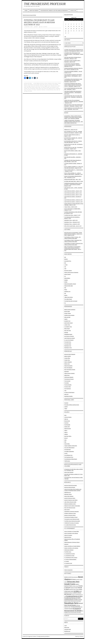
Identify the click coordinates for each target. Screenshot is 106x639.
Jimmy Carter (70, 591)
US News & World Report (69, 392)
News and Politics (28, 83)
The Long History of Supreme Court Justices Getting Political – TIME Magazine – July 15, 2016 (73, 76)
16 (65, 28)
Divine (76, 636)
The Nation (66, 382)
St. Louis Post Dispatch (68, 340)
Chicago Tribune (67, 313)
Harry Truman (76, 589)
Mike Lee (40, 87)
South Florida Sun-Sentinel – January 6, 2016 (73, 190)
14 (79, 26)
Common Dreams (67, 417)
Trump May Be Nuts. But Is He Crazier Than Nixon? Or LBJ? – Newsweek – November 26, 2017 (73, 97)
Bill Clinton (73, 579)
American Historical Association (70, 485)
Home (26, 10)
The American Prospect (69, 379)
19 (73, 28)
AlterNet (66, 259)
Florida (25, 85)
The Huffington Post (68, 455)
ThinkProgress (67, 461)
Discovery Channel (68, 270)
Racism (79, 601)
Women (69, 612)
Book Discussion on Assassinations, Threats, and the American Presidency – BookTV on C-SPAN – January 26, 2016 (73, 234)
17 (68, 28)
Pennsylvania (32, 88)
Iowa (32, 85)
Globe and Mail (67, 317)
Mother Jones (67, 363)
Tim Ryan (34, 89)
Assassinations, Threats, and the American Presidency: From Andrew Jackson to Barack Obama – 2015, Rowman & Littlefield (73, 117)
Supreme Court (67, 606)
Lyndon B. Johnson (77, 592)
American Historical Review (69, 487)
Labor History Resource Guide (70, 502)
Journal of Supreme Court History (70, 500)
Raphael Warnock (52, 88)
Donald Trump (69, 584)
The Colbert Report (68, 299)
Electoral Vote (67, 421)
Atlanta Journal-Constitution (69, 309)
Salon (65, 440)
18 (71, 28)
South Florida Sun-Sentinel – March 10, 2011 (73, 192)
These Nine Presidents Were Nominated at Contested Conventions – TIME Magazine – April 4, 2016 (73, 92)
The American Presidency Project (70, 517)
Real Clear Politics (67, 436)
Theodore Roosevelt (68, 608)
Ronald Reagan (72, 605)
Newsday (66, 332)
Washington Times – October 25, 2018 (72, 224)
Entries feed (66, 627)
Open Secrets (67, 509)
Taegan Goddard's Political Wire (70, 445)
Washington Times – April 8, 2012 (71, 220)
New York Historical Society (69, 507)
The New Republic (67, 384)
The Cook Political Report (69, 447)
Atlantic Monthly (67, 356)
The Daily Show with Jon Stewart (70, 301)
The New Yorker (67, 386)
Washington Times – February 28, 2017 (72, 222)
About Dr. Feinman (34, 10)
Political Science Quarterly (69, 373)
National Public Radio (68, 285)
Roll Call (65, 438)
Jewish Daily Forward (68, 322)
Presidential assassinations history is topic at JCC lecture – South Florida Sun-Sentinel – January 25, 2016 (73, 184)
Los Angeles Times (68, 326)
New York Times (67, 330)
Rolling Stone (67, 375)
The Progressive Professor (45, 4)
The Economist (67, 381)
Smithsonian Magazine (68, 377)
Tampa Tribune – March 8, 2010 (70, 206)
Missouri (44, 87)
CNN (65, 268)
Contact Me (73, 10)
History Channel (67, 274)
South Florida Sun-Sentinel (69, 338)
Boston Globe (67, 311)
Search (80, 618)
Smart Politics (67, 443)
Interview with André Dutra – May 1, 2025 (72, 179)
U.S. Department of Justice (69, 553)
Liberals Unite (67, 426)
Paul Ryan (73, 594)
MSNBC (65, 282)
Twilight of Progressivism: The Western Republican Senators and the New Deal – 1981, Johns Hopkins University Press (73, 121)
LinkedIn (66, 406)
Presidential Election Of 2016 (72, 598)
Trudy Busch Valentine (40, 89)
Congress (77, 579)
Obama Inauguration (68, 569)
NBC (65, 287)
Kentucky (42, 85)
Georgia (28, 85)
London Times (67, 324)
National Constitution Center (70, 503)
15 (81, 26)
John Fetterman (36, 85)
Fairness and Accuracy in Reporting (71, 272)
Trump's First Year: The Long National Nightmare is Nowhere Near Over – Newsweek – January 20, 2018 (73, 101)
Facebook (66, 402)
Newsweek (66, 371)
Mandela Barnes (54, 85)
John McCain (70, 592)
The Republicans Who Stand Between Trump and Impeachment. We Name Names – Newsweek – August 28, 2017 (73, 80)
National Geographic (68, 365)
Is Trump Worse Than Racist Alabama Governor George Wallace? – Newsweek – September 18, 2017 (72, 65)
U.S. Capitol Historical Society (70, 524)
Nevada (47, 87)
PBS (65, 293)
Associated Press (67, 261)
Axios (65, 415)
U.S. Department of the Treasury (70, 557)
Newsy (65, 289)
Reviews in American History (70, 515)
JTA (65, 276)
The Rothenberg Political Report (70, 459)
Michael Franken (34, 87)
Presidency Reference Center (70, 513)
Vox (65, 302)
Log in (65, 625)
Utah (57, 89)
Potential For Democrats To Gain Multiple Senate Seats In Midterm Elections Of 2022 (39, 22)
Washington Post (67, 345)
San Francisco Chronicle (69, 336)
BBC (65, 262)
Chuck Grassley (36, 84)
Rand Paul (46, 88)
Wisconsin (30, 91)
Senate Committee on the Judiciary (71, 548)
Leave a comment (43, 26)
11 (71, 26)
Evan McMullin (55, 84)
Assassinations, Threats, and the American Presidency (54, 10)
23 (65, 30)
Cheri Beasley (30, 84)
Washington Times (68, 347)
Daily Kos (66, 419)
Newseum (66, 544)
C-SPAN (65, 264)
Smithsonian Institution (68, 549)
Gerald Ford (71, 589)
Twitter (65, 408)
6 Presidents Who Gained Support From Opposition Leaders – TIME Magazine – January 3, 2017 (73, 54)
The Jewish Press (67, 342)
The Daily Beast (67, 449)
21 (79, 28)
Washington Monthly (68, 396)
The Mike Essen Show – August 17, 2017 (72, 215)
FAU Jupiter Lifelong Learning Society (71, 404)
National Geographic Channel (70, 283)
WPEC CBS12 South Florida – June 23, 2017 (72, 226)
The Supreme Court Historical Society (71, 519)
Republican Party (71, 603)
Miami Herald (67, 328)
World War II (79, 612)
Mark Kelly (29, 87)
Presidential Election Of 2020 (70, 599)
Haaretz (65, 319)
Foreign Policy (67, 360)
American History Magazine (69, 354)
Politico (65, 430)
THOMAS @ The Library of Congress (71, 522)
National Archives (67, 537)
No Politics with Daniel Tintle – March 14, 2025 (73, 181)
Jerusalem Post (67, 321)
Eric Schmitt (49, 84)
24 (68, 30)
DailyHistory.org (67, 492)
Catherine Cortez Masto (52, 83)
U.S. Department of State (69, 555)
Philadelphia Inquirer (68, 334)
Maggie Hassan (47, 85)
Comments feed (67, 629)
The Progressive (67, 388)
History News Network (68, 472)
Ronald (36, 26)
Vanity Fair (66, 394)
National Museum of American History (72, 542)
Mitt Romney (67, 594)
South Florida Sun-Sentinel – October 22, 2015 (73, 201)
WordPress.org (67, 631)
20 (76, 28)
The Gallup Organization (69, 451)
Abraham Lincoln (67, 577)
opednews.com (67, 291)
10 (68, 26)
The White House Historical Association (72, 521)
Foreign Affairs (67, 358)
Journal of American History (69, 498)
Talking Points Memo (68, 297)
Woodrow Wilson (74, 612)
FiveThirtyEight (67, 424)
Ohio (29, 88)
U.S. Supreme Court (68, 563)
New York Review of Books (69, 369)
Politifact (66, 434)
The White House (67, 551)
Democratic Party (43, 84)
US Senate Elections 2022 (51, 89)
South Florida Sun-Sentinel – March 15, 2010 (73, 194)
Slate (65, 441)
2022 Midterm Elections (39, 83)
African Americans (74, 577)
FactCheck (66, 422)
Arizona (45, 83)
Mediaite (66, 280)
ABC (65, 257)
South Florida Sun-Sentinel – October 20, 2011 (73, 199)
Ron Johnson (29, 89)
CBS (65, 266)
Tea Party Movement (75, 606)
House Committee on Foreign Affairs (71, 531)
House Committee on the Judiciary (71, 533)
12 (73, 26)
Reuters (65, 295)
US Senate (78, 610)
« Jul (65, 36)
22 (81, 28)
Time (65, 390)
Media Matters (67, 278)
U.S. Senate (66, 561)
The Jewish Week (67, 343)
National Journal (67, 428)
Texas (81, 606)
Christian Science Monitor (69, 315)
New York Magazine (68, 367)
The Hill (65, 453)
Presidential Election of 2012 (74, 596)
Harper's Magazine (68, 361)
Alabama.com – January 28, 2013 (70, 129)
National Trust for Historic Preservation (72, 505)
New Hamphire (53, 87)
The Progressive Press (68, 457)
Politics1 (66, 432)
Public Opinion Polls (40, 88)
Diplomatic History (68, 494)
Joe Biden (76, 591)
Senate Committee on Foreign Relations (72, 546)
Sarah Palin (78, 605)
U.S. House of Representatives (70, 559)
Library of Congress (68, 535)
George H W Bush (74, 587)
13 (76, 26)
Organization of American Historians (71, 511)
